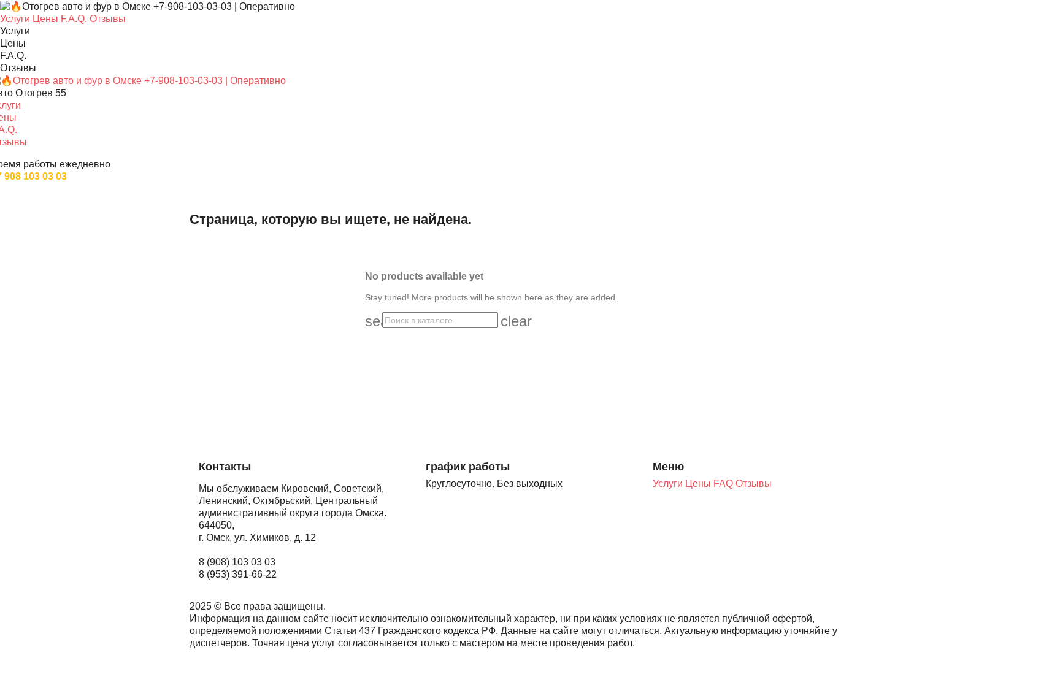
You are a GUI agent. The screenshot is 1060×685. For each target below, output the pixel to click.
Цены (699, 483)
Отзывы (753, 483)
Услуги (669, 483)
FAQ (724, 483)
